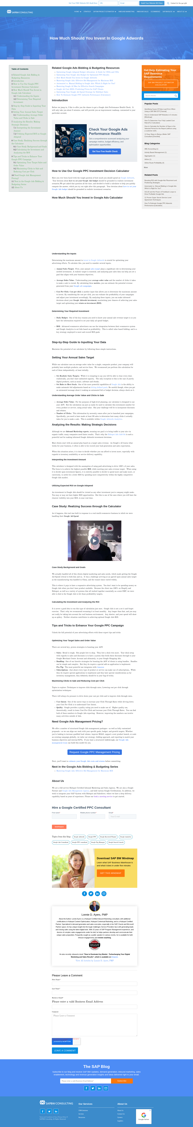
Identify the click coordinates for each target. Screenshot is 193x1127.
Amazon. (114, 957)
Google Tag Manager (98, 842)
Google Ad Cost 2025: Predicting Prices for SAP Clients (79, 89)
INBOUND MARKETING (126, 12)
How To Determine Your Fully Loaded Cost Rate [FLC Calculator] (160, 122)
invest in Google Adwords (93, 260)
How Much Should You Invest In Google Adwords (76, 78)
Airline (148, 159)
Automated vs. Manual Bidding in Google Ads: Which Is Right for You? (85, 84)
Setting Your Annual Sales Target (28, 112)
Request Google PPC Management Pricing (94, 752)
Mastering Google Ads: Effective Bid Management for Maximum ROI (84, 81)
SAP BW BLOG (167, 12)
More (146, 167)
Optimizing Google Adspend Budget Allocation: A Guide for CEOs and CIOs (87, 72)
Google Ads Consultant (60, 842)
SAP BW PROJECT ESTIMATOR (103, 12)
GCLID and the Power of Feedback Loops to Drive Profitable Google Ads (160, 193)
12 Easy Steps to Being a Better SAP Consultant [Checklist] (157, 135)
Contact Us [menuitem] (121, 1114)
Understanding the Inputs (28, 96)
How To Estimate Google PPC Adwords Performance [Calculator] (83, 95)
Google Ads (116, 384)
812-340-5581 (179, 3)
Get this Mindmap (110, 873)
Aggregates (150, 156)
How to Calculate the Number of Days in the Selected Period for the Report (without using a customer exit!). (160, 128)
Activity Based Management (156, 152)
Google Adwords (127, 178)
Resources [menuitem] (82, 1117)
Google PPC (92, 837)
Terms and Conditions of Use (48, 1117)
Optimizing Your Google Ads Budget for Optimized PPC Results (82, 75)
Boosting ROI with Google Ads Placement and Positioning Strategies (161, 181)
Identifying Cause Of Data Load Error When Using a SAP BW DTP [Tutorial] (160, 110)
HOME (76, 12)
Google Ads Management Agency (75, 791)
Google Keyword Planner (108, 837)
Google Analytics (125, 837)
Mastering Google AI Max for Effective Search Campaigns (80, 86)
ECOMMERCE (155, 12)
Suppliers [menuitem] (120, 1121)
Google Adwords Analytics (111, 419)
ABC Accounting (151, 149)
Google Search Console (116, 842)
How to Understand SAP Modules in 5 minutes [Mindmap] (161, 116)
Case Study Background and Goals (32, 147)
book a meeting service (103, 797)
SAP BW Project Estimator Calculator (161, 84)
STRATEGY (87, 12)
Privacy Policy (62, 1117)
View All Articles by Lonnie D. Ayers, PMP (95, 961)
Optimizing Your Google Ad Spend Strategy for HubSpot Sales (82, 92)
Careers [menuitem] (120, 1117)
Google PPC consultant (79, 842)
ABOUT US (180, 12)
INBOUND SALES (142, 12)
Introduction (18, 81)
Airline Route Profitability (154, 163)
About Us (18, 188)
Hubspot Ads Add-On (117, 434)
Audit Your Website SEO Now (152, 3)
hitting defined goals (99, 387)
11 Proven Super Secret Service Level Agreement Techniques (158, 199)
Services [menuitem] (81, 1114)
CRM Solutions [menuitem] (83, 1110)
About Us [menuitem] (120, 1110)
